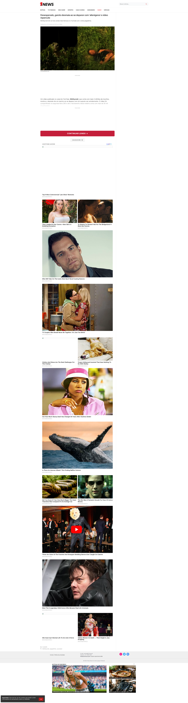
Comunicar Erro (76, 140)
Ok (41, 699)
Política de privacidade (59, 654)
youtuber (59, 649)
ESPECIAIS (106, 10)
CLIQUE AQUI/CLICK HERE (97, 656)
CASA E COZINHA (80, 10)
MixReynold (45, 649)
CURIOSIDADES (91, 10)
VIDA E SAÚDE (61, 10)
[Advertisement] (77, 86)
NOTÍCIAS (42, 10)
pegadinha (53, 649)
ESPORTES (70, 10)
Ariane (60, 24)
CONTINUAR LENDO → (77, 133)
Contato (52, 654)
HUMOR (99, 10)
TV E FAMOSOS (51, 10)
